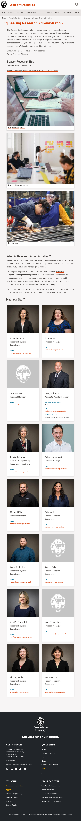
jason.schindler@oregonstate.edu (20, 582)
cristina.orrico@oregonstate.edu (55, 527)
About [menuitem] (3, 12)
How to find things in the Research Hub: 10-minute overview (32, 70)
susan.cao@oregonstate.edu (54, 350)
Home (4, 18)
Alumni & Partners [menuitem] (31, 12)
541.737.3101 (11, 760)
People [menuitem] (57, 12)
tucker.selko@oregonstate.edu (54, 582)
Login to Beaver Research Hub (20, 66)
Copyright (63, 814)
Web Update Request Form (51, 786)
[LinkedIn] (12, 769)
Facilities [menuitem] (49, 12)
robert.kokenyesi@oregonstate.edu (56, 469)
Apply (8, 790)
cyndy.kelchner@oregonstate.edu (20, 472)
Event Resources (47, 790)
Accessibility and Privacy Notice (17, 814)
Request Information (14, 786)
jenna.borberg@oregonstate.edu (20, 353)
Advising (9, 801)
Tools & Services (15, 18)
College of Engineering (22, 4)
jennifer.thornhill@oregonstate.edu (21, 637)
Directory (44, 749)
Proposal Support (16, 127)
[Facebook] (25, 769)
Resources (13, 243)
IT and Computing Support (51, 801)
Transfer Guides (12, 797)
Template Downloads (49, 793)
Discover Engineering (14, 793)
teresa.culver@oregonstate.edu (20, 405)
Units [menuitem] (76, 12)
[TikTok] (21, 769)
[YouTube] (16, 769)
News (43, 761)
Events (43, 757)
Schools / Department (49, 765)
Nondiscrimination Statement (50, 814)
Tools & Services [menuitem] (67, 12)
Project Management (18, 185)
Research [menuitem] (20, 12)
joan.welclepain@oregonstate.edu (55, 634)
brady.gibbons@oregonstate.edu (55, 411)
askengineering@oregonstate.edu (19, 764)
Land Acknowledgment (34, 814)
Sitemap (70, 814)
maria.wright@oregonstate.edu (55, 692)
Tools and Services (48, 753)
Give (43, 769)
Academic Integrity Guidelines (52, 797)
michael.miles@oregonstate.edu (20, 524)
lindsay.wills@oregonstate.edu (19, 692)
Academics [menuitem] (11, 12)
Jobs (43, 772)
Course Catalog (12, 805)
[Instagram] (7, 769)
